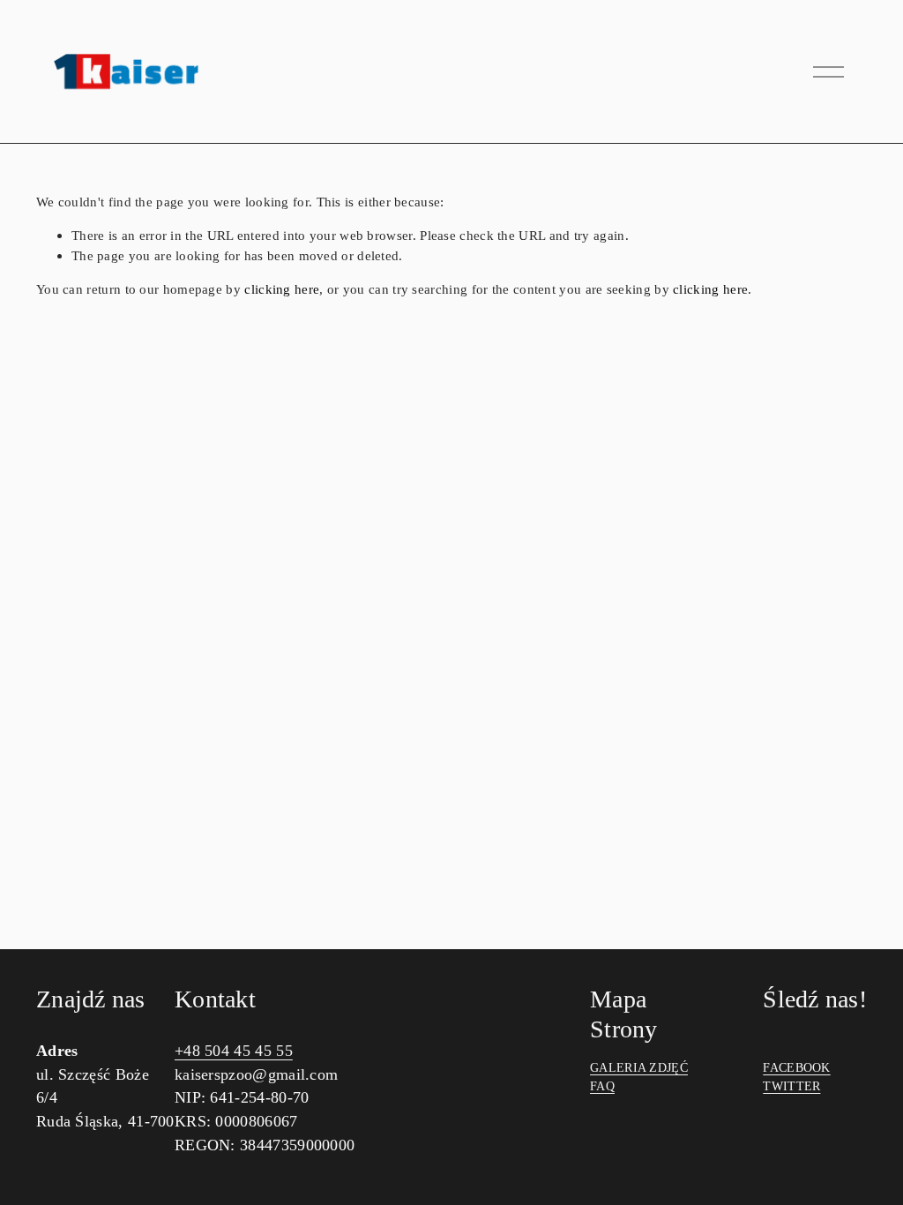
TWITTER (791, 1086)
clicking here (281, 288)
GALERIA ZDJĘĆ (639, 1067)
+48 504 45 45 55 (234, 1050)
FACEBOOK (796, 1067)
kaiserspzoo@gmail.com (256, 1074)
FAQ (602, 1086)
